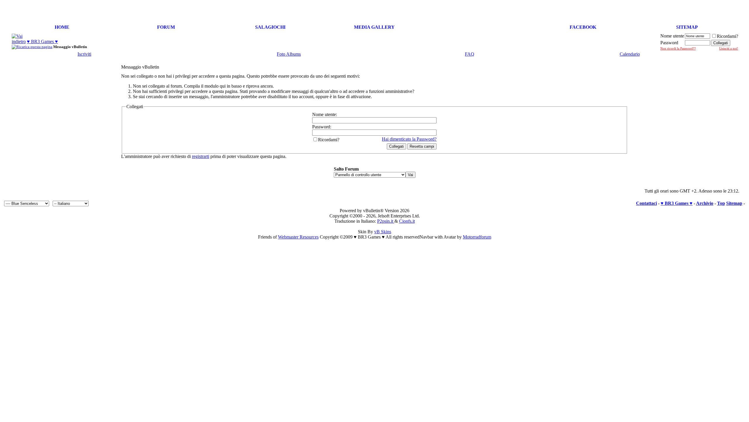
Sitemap (734, 203)
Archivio (704, 203)
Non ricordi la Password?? (678, 48)
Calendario (630, 54)
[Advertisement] (678, 11)
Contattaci (646, 203)
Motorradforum (477, 236)
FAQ (469, 54)
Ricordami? (727, 36)
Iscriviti (84, 54)
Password (669, 42)
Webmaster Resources (298, 236)
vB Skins (382, 231)
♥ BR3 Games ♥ (42, 41)
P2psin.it (385, 221)
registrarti (200, 156)
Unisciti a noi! (728, 48)
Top (721, 203)
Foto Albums (289, 54)
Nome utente (672, 35)
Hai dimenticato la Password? (409, 139)
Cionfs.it (407, 221)
